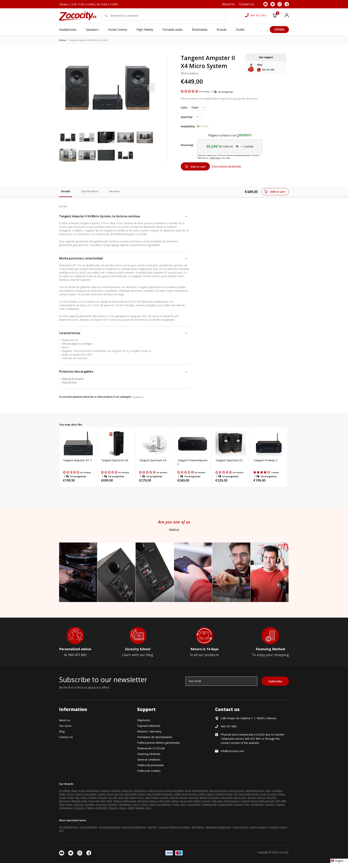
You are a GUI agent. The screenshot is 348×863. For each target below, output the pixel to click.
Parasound (186, 801)
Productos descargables (76, 371)
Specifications (89, 191)
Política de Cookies (149, 770)
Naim (109, 801)
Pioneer (206, 801)
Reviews (114, 191)
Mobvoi (262, 797)
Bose (225, 790)
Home (62, 40)
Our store (65, 726)
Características (69, 333)
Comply (101, 794)
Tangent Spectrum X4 (152, 460)
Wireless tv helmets (179, 827)
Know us (174, 529)
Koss (141, 797)
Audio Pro (127, 790)
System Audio (225, 804)
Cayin (268, 790)
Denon (141, 794)
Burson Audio (236, 790)
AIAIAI (74, 790)
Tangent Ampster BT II (77, 460)
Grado (62, 797)
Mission (252, 797)
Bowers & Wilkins (174, 790)
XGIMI (131, 807)
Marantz (183, 797)
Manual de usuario (73, 378)
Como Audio (89, 794)
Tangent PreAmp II (265, 460)
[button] (190, 91)
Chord (70, 794)
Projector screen (278, 827)
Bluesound (215, 790)
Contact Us (66, 737)
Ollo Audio (164, 801)
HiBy (77, 797)
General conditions (148, 759)
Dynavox (193, 794)
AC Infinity (64, 790)
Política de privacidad (150, 765)
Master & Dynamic (210, 797)
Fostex (281, 794)
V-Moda (90, 807)
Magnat (173, 797)
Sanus (152, 804)
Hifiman (92, 797)
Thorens (269, 804)
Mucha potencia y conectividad (81, 258)
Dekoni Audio (153, 794)
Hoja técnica (69, 382)
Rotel (62, 804)
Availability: (188, 126)
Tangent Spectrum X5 (229, 460)
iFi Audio (102, 797)
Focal (263, 794)
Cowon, (78, 794)
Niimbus (117, 801)
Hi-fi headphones (68, 827)
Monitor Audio (79, 801)
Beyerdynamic (200, 790)
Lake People (151, 797)
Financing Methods (148, 754)
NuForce (153, 801)
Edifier (202, 794)
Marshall (194, 797)
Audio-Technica (155, 790)
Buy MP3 (152, 827)
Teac (246, 804)
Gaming (163, 827)
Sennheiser (125, 804)
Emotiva (220, 794)
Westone (113, 807)
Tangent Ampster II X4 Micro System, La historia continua (99, 216)
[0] (274, 16)
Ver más (226, 158)
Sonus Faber (194, 804)
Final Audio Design (249, 794)
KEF (126, 797)
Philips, (197, 801)
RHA (278, 801)
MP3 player (198, 827)
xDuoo (123, 807)
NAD (103, 801)
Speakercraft (209, 804)
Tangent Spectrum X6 (114, 460)
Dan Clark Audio (128, 794)
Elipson (211, 794)
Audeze (105, 790)
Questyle (246, 801)
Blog (62, 731)
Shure (145, 804)
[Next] (151, 88)
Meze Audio (240, 797)
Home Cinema (240, 827)
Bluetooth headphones (218, 827)
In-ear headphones (110, 827)
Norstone (143, 801)
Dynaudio (167, 794)
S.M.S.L (136, 804)
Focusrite (272, 794)
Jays (110, 797)
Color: (184, 107)
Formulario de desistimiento (154, 737)
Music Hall (94, 801)
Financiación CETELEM (151, 748)
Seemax (113, 804)
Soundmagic (164, 804)
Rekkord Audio (266, 801)
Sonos (175, 804)
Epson (229, 794)
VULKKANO (101, 807)
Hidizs (84, 797)
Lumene (164, 797)
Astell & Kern (93, 790)
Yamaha (139, 807)
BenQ (188, 790)
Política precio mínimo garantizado (158, 742)
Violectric (79, 807)
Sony (183, 804)
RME (283, 801)
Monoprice (65, 801)
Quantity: (187, 117)
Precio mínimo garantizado (226, 166)
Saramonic (102, 804)
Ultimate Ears (66, 807)
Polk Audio (217, 801)
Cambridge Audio (254, 790)
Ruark (69, 804)
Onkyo (175, 801)
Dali (116, 794)
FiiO (236, 794)
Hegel (70, 797)
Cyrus (110, 794)
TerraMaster (257, 804)
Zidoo (148, 807)
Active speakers (259, 827)
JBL (115, 797)
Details (65, 191)
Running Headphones (134, 827)
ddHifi (177, 794)
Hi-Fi (61, 830)
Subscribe (275, 681)
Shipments (143, 720)
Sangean (90, 804)
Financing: (187, 145)
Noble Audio (129, 801)
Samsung (78, 804)
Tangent (238, 804)
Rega (254, 801)
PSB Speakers (232, 801)
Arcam (81, 790)
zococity (283, 852)
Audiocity (116, 790)
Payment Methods (148, 726)
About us (64, 720)
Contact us (137, 396)
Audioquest (140, 790)
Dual (184, 794)
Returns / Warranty (149, 731)
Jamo (120, 797)
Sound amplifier (89, 827)
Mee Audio (227, 797)
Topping (280, 804)
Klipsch (133, 797)
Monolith (271, 797)
